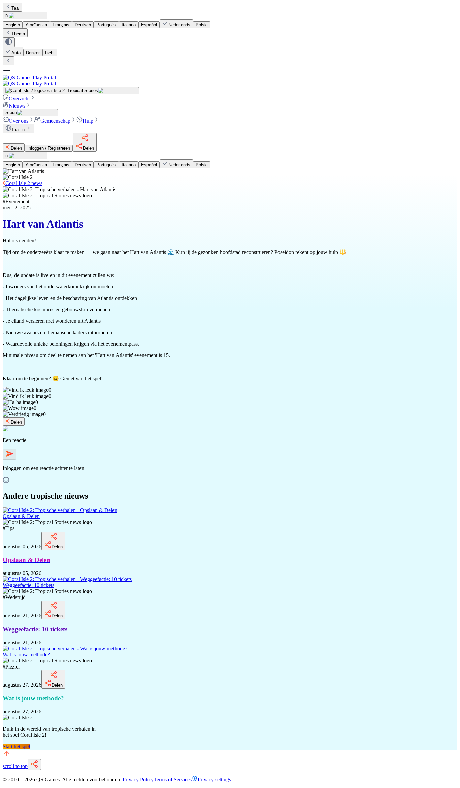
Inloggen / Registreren (48, 148)
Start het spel (16, 746)
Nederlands (179, 24)
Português (106, 24)
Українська (36, 24)
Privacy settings (214, 779)
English (12, 24)
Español (149, 24)
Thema (18, 33)
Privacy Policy (138, 779)
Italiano (129, 24)
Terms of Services (173, 779)
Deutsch (83, 24)
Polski (202, 24)
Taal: (18, 129)
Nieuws (17, 106)
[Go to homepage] (230, 81)
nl (7, 15)
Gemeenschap (55, 121)
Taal (15, 8)
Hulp (88, 121)
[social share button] (34, 764)
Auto (16, 52)
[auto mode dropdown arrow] (9, 42)
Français (61, 24)
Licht (50, 52)
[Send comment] (9, 454)
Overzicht (19, 98)
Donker (33, 52)
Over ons (18, 121)
